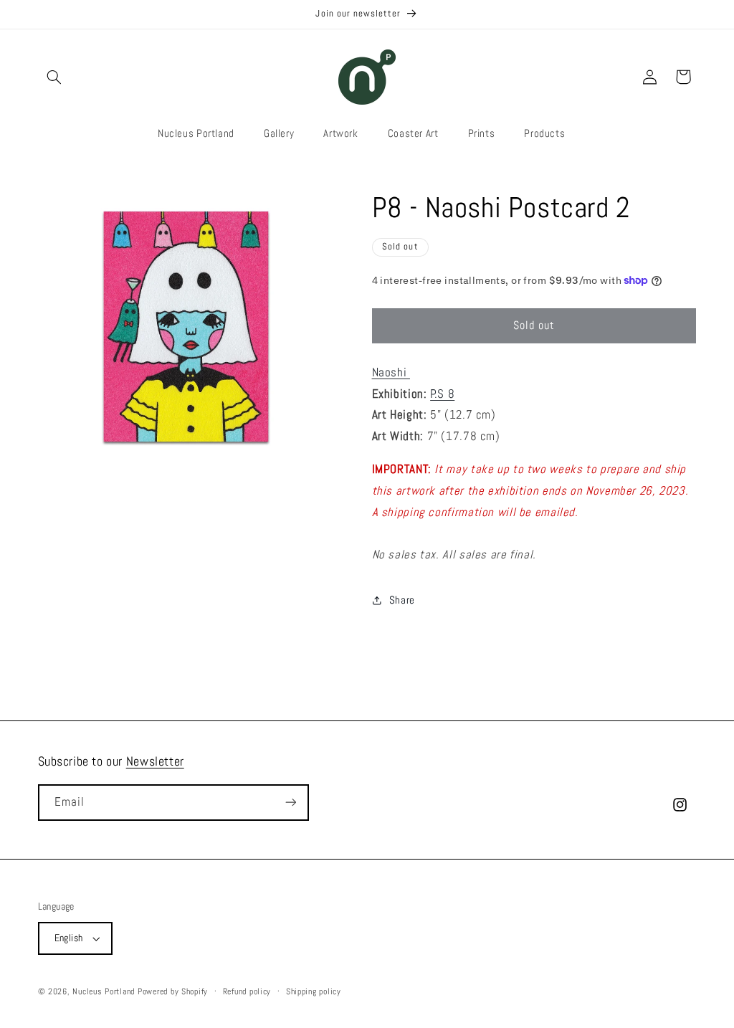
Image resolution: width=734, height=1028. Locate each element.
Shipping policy (313, 991)
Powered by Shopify (173, 991)
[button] (54, 76)
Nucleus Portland (103, 991)
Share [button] (402, 600)
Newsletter (155, 761)
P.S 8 (442, 393)
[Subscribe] (290, 802)
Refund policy (247, 991)
